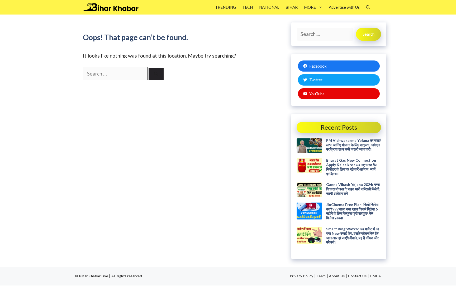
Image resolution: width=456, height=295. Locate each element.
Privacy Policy (301, 276)
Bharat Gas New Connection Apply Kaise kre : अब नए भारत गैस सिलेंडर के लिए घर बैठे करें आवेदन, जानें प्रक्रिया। (351, 167)
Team (321, 276)
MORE (310, 7)
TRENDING (225, 7)
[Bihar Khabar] (113, 7)
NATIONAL (269, 7)
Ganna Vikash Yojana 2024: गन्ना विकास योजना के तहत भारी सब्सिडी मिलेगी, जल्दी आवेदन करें (353, 189)
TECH (247, 7)
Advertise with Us (344, 7)
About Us (337, 276)
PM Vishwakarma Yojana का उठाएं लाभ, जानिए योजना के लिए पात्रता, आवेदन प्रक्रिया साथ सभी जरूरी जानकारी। (353, 145)
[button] (368, 7)
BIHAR (292, 7)
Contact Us (357, 276)
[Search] (156, 74)
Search (368, 34)
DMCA (375, 276)
